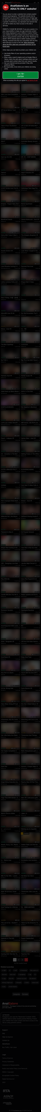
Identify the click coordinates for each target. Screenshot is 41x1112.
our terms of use (32, 80)
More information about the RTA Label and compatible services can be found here (19, 44)
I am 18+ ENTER (20, 75)
